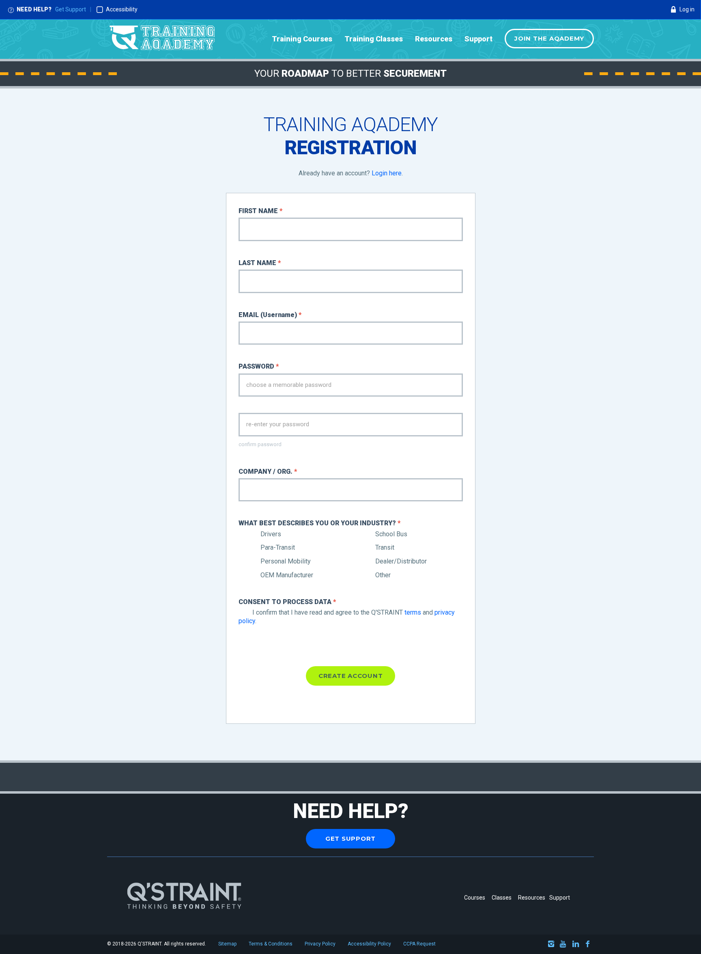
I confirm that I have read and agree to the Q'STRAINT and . (347, 617)
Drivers (270, 534)
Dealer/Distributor (400, 561)
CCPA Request (419, 944)
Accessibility (122, 9)
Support (559, 897)
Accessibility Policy (369, 944)
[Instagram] (551, 945)
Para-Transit (277, 547)
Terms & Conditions (270, 944)
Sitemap (227, 944)
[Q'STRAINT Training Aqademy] (162, 39)
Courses (474, 897)
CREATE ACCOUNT (350, 676)
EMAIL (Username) (270, 315)
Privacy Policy (320, 944)
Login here (387, 173)
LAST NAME (260, 263)
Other (382, 575)
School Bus (390, 534)
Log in (687, 9)
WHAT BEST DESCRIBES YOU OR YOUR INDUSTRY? (319, 523)
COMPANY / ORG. (268, 471)
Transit (384, 547)
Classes (503, 897)
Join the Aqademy (549, 38)
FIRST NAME (260, 211)
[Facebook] (588, 945)
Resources (531, 897)
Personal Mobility (285, 561)
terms (412, 612)
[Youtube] (563, 945)
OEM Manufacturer (286, 575)
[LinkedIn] (576, 945)
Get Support (70, 9)
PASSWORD (259, 366)
